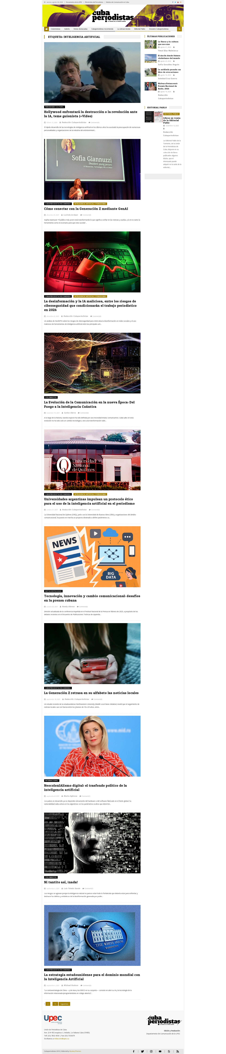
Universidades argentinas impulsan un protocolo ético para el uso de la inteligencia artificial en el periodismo (89, 501)
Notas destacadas (80, 29)
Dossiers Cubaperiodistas (159, 29)
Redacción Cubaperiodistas (74, 122)
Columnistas (55, 29)
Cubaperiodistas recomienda (102, 29)
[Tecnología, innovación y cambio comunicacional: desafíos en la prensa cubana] (92, 556)
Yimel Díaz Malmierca (168, 50)
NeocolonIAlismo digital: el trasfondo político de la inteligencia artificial (85, 787)
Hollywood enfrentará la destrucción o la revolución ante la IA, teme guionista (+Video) (90, 114)
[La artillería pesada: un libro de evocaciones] (151, 72)
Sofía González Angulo (168, 64)
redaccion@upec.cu (61, 1038)
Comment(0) (95, 122)
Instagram (151, 1052)
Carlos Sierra (70, 412)
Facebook (134, 1052)
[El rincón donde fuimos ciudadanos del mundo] (151, 58)
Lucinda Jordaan (70, 214)
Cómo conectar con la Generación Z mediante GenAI (86, 209)
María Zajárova (70, 796)
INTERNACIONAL (51, 781)
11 (55, 1004)
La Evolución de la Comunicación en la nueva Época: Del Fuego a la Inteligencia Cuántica (89, 404)
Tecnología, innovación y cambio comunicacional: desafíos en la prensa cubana (92, 598)
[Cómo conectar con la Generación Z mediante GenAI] (92, 169)
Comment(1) (86, 796)
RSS (176, 1052)
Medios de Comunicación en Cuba (117, 2)
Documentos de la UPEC (74, 2)
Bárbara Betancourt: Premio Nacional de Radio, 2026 (168, 86)
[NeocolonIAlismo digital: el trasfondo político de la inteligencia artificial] (92, 746)
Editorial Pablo (139, 29)
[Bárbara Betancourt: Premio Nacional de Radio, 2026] (151, 86)
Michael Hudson (71, 985)
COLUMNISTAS (50, 397)
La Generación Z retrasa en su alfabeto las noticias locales (91, 693)
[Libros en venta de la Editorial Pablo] (154, 116)
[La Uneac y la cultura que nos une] (151, 44)
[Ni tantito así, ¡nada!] (92, 843)
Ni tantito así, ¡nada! (61, 882)
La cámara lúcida (123, 29)
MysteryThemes (75, 1051)
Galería (67, 29)
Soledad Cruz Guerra (167, 78)
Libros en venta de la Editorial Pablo (172, 120)
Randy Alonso (68, 606)
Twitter (141, 1052)
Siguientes (64, 1004)
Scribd (168, 1052)
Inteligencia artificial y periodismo (90, 204)
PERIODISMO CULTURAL (54, 107)
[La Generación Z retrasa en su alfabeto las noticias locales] (92, 653)
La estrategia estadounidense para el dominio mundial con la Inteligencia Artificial (92, 977)
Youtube (160, 1052)
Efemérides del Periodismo (94, 2)
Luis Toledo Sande (72, 888)
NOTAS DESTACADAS (53, 591)
